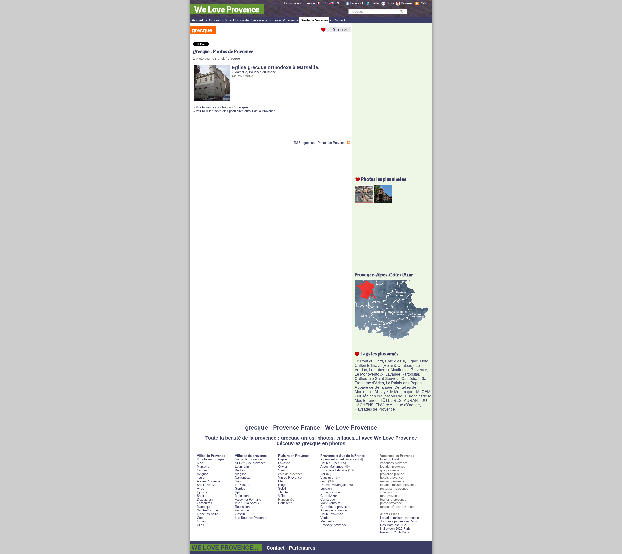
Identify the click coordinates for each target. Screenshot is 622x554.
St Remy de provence (250, 463)
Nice (200, 463)
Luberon (326, 488)
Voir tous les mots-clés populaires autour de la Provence (235, 111)
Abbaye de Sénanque (373, 387)
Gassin (240, 514)
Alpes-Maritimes (331, 466)
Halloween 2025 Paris (395, 528)
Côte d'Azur (395, 361)
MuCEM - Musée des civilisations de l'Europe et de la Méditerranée (393, 396)
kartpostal (410, 374)
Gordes (240, 488)
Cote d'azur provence (335, 507)
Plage (282, 485)
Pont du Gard (389, 459)
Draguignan (205, 499)
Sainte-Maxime (207, 510)
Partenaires (302, 548)
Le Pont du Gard (369, 361)
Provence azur (330, 492)
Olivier (282, 466)
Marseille (240, 72)
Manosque (204, 507)
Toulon (201, 477)
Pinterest (407, 3)
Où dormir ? (218, 20)
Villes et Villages (282, 20)
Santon (283, 470)
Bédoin (240, 470)
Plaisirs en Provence (293, 455)
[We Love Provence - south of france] (331, 3)
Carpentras (204, 503)
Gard (323, 481)
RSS (423, 3)
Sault (200, 496)
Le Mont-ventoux (369, 374)
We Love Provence (226, 9)
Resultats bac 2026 (393, 525)
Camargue (327, 499)
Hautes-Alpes (329, 463)
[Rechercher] (401, 11)
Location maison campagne (399, 517)
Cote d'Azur (328, 496)
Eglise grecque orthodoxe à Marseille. (276, 67)
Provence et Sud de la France (342, 455)
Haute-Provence (331, 514)
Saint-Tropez (206, 485)
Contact (339, 20)
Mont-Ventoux (330, 503)
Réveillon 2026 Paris (394, 532)
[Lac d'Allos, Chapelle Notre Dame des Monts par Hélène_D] (383, 201)
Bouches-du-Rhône (262, 72)
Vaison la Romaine (248, 499)
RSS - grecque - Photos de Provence (320, 143)
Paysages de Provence (375, 409)
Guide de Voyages (314, 20)
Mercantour (328, 521)
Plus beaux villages (210, 459)
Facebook (357, 3)
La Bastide (242, 485)
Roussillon (242, 507)
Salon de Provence (248, 459)
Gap (200, 517)
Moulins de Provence (409, 370)
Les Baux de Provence (251, 517)
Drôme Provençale (333, 485)
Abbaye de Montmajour (394, 392)
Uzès (200, 525)
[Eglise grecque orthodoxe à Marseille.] (212, 100)
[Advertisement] (250, 129)
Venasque (242, 510)
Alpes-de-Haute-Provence (338, 459)
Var (322, 474)
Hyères (202, 492)
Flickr (390, 3)
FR (323, 3)
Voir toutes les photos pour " (222, 107)
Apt (237, 492)
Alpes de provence (333, 510)
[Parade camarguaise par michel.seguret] (364, 201)
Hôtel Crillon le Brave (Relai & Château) (392, 363)
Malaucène (242, 496)
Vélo (281, 496)
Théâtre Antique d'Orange (398, 405)
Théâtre (283, 492)
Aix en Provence (208, 481)
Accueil (197, 20)
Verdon (325, 517)
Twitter (375, 3)
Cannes (202, 470)
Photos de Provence (248, 20)
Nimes (201, 521)
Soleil (282, 488)
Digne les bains (207, 514)
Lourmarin (242, 466)
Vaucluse (326, 477)
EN (337, 3)
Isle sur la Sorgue (247, 503)
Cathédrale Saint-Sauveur (377, 379)
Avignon (202, 474)
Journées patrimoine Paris (398, 521)
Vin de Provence (290, 477)
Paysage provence (333, 525)
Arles (200, 488)
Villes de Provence (211, 455)
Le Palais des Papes (404, 383)
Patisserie (285, 503)
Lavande (392, 374)
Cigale (412, 361)
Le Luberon (379, 370)
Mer (281, 481)
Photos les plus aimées (383, 179)
